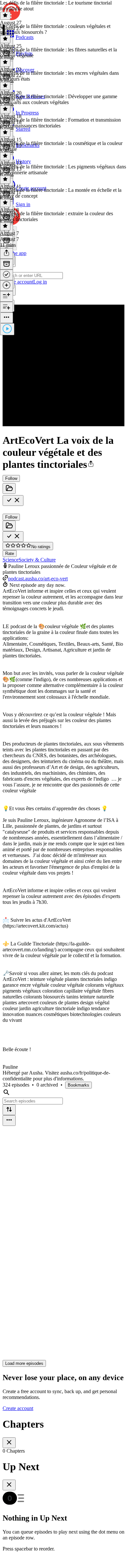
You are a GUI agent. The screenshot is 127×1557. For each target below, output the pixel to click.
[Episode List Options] (9, 1120)
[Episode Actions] (6, 317)
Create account (18, 1408)
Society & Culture (37, 559)
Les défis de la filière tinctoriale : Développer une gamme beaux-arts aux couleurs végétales (58, 99)
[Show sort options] (9, 1109)
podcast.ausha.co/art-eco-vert (38, 578)
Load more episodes (24, 1363)
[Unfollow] (13, 500)
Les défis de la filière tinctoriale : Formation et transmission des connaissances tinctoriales (60, 122)
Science (11, 559)
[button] (91, 464)
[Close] (9, 1442)
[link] (63, 273)
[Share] (6, 253)
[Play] (7, 329)
